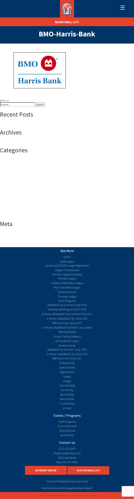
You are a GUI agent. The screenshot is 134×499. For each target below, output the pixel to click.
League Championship (67, 270)
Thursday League (67, 296)
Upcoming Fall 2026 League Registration (67, 265)
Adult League (14, 187)
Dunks (10, 194)
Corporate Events (67, 426)
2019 (9, 170)
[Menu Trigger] (122, 7)
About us (11, 184)
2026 (9, 180)
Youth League (14, 215)
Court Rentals (67, 403)
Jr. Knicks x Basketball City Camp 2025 (67, 318)
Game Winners (14, 201)
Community (67, 390)
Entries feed (13, 236)
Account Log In (45, 470)
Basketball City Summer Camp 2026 (67, 305)
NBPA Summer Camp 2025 (67, 323)
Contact (67, 408)
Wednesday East (67, 292)
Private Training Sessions (67, 336)
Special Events (67, 367)
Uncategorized (15, 212)
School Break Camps (67, 341)
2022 (9, 173)
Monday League (67, 278)
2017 (9, 163)
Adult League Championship (21, 191)
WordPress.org (15, 243)
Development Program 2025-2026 (67, 309)
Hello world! (13, 123)
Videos (67, 376)
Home (67, 257)
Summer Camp (14, 208)
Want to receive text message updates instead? (67, 488)
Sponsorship (67, 394)
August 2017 (13, 141)
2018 (9, 166)
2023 (9, 177)
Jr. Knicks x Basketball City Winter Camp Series (67, 327)
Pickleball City (67, 363)
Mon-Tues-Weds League (67, 287)
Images (67, 381)
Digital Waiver (67, 372)
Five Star (11, 198)
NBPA (9, 205)
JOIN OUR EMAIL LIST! (88, 470)
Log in (10, 233)
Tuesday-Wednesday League (67, 283)
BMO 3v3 (4, 100)
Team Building (67, 385)
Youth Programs (67, 301)
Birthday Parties (67, 332)
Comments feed (15, 240)
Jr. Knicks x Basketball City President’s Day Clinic (67, 314)
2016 (9, 159)
